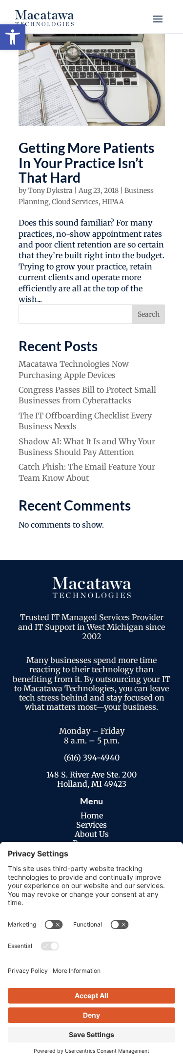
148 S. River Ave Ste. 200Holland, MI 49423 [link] (91, 779)
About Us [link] (92, 834)
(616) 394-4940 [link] (92, 757)
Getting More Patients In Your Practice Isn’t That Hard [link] (86, 162)
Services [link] (91, 825)
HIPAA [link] (113, 201)
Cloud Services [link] (75, 201)
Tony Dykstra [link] (50, 190)
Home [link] (92, 815)
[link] (12, 37)
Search (149, 314)
